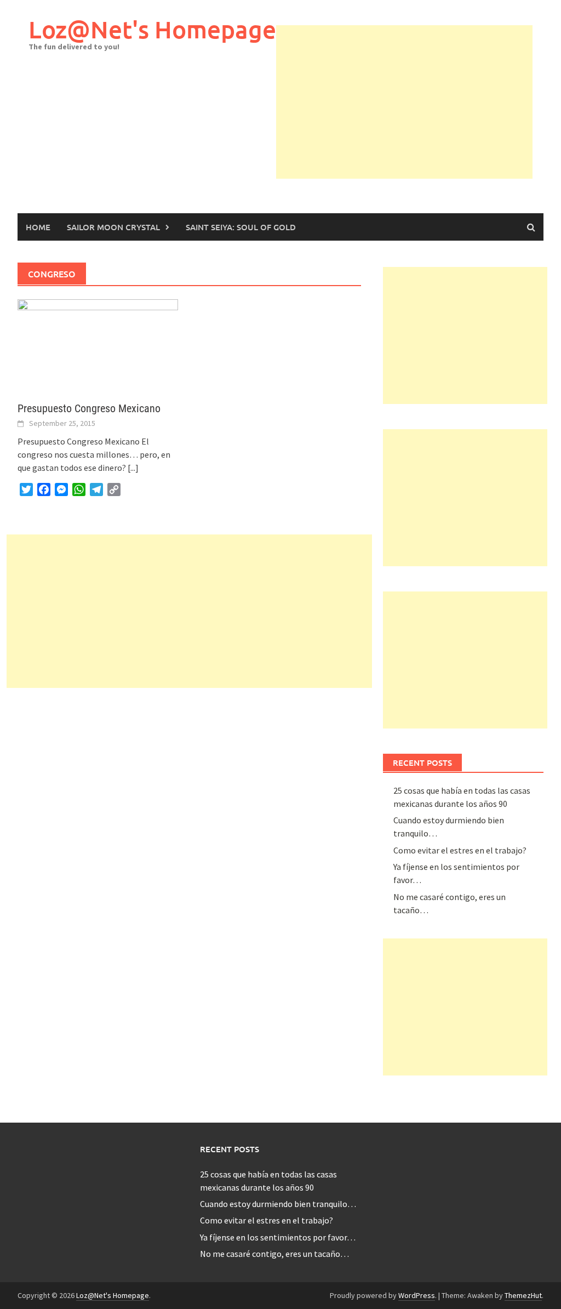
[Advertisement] (418, 102)
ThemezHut (523, 1295)
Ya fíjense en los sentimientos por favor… (278, 1237)
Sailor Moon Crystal (113, 226)
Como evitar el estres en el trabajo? (459, 850)
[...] (133, 467)
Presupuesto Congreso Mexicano (89, 408)
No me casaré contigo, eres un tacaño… (274, 1253)
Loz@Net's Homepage (152, 29)
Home (38, 226)
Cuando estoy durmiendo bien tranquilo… (278, 1203)
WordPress (416, 1295)
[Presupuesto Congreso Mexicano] (98, 343)
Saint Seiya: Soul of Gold (241, 226)
